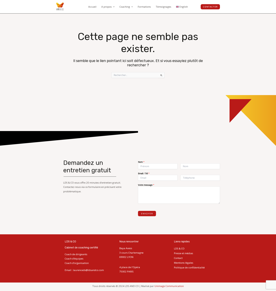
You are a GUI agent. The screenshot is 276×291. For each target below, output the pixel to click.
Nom (141, 162)
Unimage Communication (169, 286)
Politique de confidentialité (189, 267)
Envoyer (147, 213)
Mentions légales (183, 262)
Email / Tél (144, 173)
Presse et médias (183, 253)
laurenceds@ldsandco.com (88, 270)
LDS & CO (179, 248)
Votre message (146, 185)
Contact (178, 258)
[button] (113, 7)
